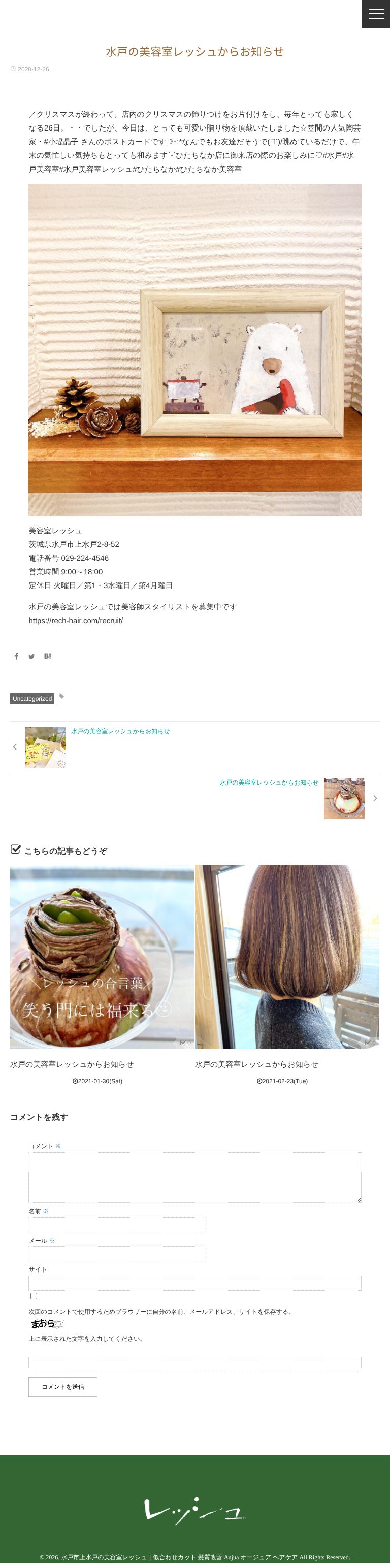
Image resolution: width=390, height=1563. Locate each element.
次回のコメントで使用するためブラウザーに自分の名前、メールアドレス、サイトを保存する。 (161, 1311)
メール (41, 1240)
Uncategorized (32, 698)
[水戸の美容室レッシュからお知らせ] (102, 957)
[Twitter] (32, 656)
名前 (38, 1211)
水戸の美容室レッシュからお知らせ (72, 1064)
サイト (37, 1269)
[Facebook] (16, 656)
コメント (44, 1146)
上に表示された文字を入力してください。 (87, 1338)
